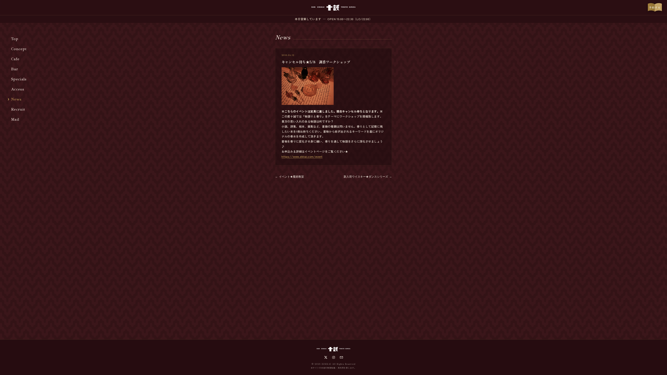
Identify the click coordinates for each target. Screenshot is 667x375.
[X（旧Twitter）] (325, 357)
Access (17, 89)
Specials (19, 79)
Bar (14, 69)
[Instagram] (333, 357)
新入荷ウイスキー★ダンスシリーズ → (368, 176)
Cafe (15, 59)
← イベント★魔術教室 (289, 176)
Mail (15, 119)
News (16, 99)
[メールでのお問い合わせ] (341, 357)
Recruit (18, 109)
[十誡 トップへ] (333, 8)
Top (14, 38)
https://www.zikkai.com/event (302, 156)
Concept (19, 49)
